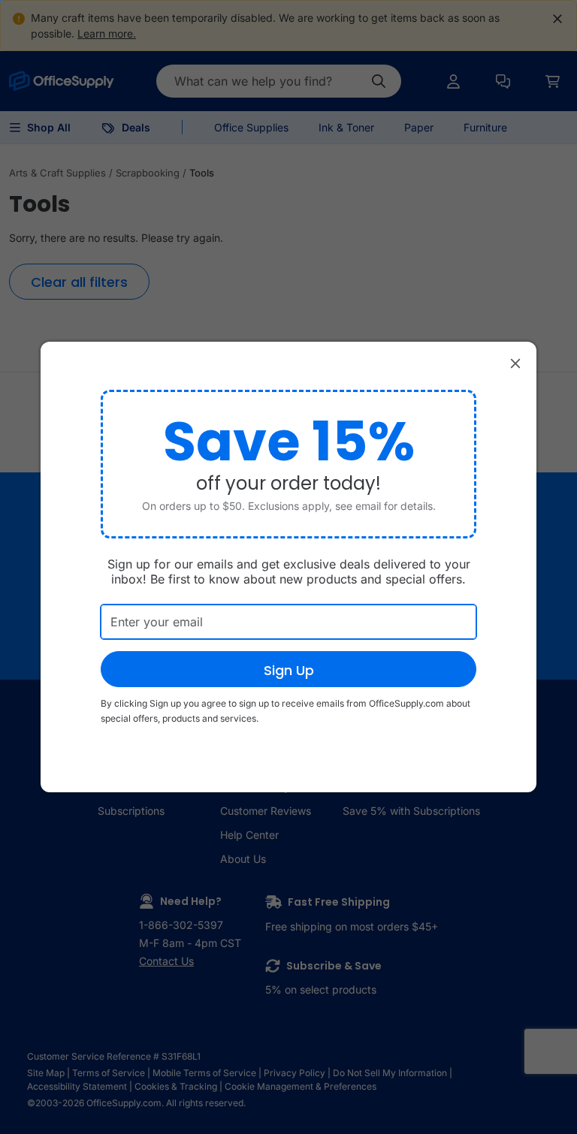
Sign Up (289, 670)
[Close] (515, 363)
